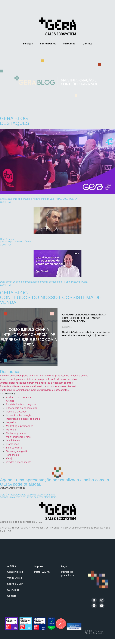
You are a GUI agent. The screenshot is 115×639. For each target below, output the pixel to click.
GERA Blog (69, 43)
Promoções (12, 443)
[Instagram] (102, 600)
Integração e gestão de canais (23, 418)
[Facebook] (94, 605)
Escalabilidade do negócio (21, 404)
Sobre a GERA (48, 43)
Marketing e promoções (19, 425)
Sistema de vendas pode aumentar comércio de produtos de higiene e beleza (44, 375)
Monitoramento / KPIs (18, 436)
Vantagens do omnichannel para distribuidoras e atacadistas (34, 389)
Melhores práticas (16, 433)
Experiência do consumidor (21, 407)
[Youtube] (102, 605)
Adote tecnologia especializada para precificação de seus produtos (38, 379)
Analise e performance (19, 397)
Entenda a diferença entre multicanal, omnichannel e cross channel (38, 386)
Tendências (12, 454)
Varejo (9, 458)
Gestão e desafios (16, 411)
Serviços (28, 43)
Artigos (10, 400)
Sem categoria (14, 447)
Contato (87, 43)
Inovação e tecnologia (18, 415)
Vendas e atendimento (18, 461)
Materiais (11, 429)
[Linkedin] (94, 600)
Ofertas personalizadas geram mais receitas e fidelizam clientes (36, 382)
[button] (12, 488)
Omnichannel (13, 440)
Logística (11, 422)
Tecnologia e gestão (17, 451)
